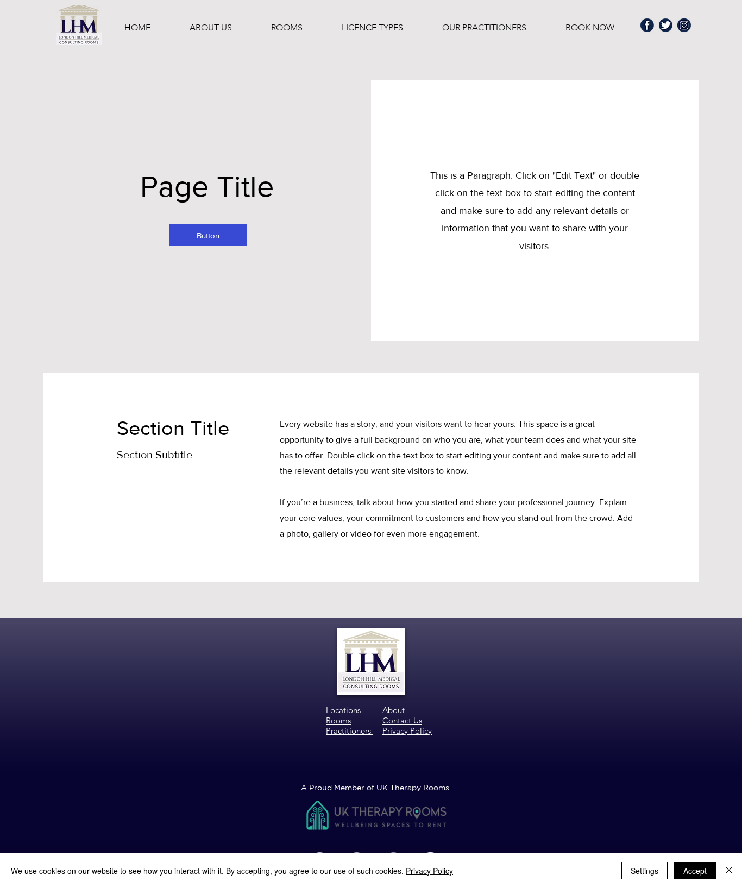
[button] (208, 235)
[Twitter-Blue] (665, 25)
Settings (644, 870)
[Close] (728, 870)
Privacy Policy (429, 870)
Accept (695, 870)
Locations (343, 710)
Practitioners (349, 731)
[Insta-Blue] (684, 25)
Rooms (338, 720)
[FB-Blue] (647, 25)
